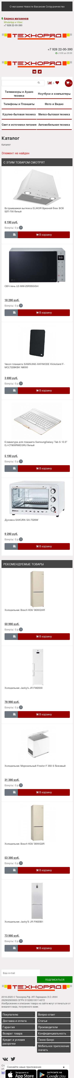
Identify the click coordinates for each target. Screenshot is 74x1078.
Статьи (42, 1021)
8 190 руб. (11, 222)
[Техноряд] (37, 61)
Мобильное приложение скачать (53, 1048)
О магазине (16, 6)
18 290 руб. (12, 300)
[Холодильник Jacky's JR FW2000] (37, 667)
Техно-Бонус (46, 1040)
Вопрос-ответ (46, 1014)
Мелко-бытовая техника (54, 114)
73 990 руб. (12, 935)
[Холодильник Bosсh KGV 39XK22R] (37, 823)
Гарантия (9, 1027)
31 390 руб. (12, 780)
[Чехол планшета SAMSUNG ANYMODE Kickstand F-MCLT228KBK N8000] (37, 343)
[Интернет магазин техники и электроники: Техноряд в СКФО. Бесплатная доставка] (37, 34)
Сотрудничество (55, 6)
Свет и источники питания (19, 124)
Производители (48, 1027)
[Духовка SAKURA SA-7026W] (37, 499)
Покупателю (10, 1014)
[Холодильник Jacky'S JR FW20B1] (37, 901)
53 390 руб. (12, 858)
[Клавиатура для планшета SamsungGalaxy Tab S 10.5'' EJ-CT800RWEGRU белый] (37, 421)
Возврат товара (12, 1033)
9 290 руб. (11, 534)
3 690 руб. (11, 378)
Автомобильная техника (54, 124)
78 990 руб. (12, 702)
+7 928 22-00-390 (60, 49)
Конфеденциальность (52, 1033)
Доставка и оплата (15, 1021)
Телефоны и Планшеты (19, 104)
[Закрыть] (62, 1069)
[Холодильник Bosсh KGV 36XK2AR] (37, 589)
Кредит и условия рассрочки (14, 1041)
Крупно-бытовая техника (19, 114)
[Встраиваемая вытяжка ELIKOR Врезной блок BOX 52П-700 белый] (37, 187)
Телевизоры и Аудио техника (19, 93)
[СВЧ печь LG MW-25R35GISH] (37, 265)
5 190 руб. (11, 456)
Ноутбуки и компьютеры (54, 93)
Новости (28, 6)
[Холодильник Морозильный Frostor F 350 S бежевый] (37, 745)
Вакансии (39, 6)
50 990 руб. (12, 624)
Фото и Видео (54, 104)
